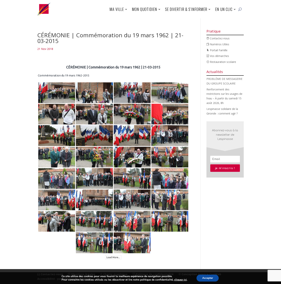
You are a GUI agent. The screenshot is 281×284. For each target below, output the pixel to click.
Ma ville (117, 9)
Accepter (207, 278)
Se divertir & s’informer (186, 9)
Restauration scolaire (222, 62)
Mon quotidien (144, 9)
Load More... (113, 257)
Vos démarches (219, 56)
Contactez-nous (219, 38)
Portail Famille (218, 50)
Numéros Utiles (219, 44)
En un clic (223, 9)
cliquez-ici (180, 280)
